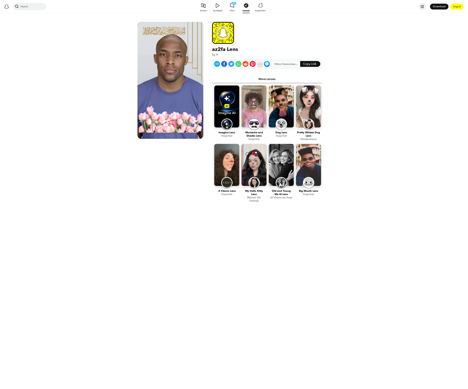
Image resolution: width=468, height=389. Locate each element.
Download (439, 6)
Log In (457, 6)
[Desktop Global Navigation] (6, 6)
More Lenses (266, 79)
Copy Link (309, 64)
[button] (217, 64)
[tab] (267, 79)
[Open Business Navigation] (422, 6)
